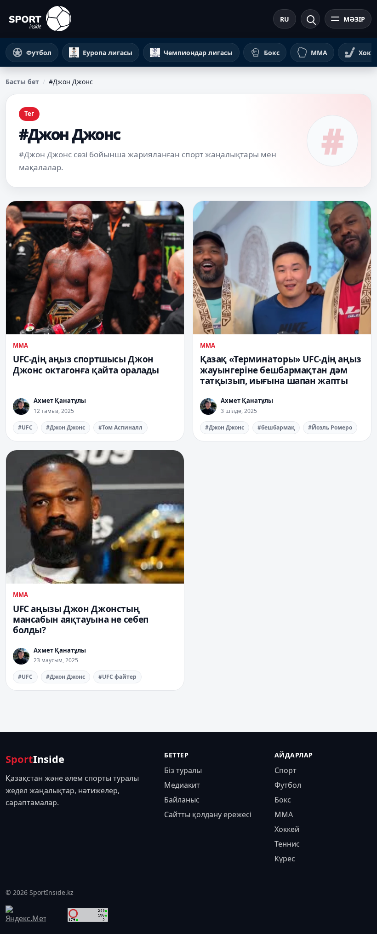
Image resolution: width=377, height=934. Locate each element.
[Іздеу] (310, 19)
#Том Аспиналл (120, 427)
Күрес (284, 859)
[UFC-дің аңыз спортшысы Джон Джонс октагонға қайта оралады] (95, 267)
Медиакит (182, 785)
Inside (35, 759)
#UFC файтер (117, 677)
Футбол (287, 785)
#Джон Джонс (65, 427)
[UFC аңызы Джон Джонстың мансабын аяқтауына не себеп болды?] (95, 517)
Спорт (285, 770)
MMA (20, 345)
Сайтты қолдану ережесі (207, 814)
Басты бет (22, 81)
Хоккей (286, 829)
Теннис (287, 844)
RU (284, 19)
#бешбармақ (276, 427)
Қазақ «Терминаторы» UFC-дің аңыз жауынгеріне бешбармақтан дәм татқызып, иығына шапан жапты (280, 370)
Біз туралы (183, 770)
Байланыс (182, 800)
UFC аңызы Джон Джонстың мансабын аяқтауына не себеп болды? (81, 619)
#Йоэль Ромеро (330, 427)
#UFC (25, 427)
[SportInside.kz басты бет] (40, 19)
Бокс (282, 800)
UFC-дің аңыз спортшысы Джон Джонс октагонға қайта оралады (86, 364)
